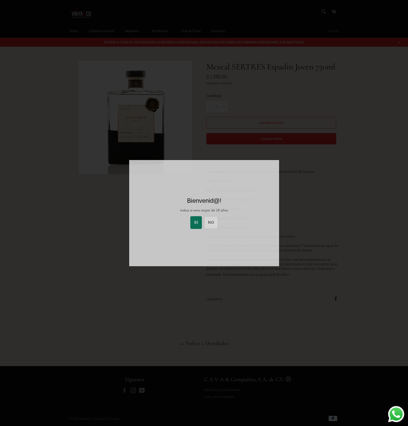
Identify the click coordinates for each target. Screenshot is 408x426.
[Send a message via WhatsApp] (396, 414)
